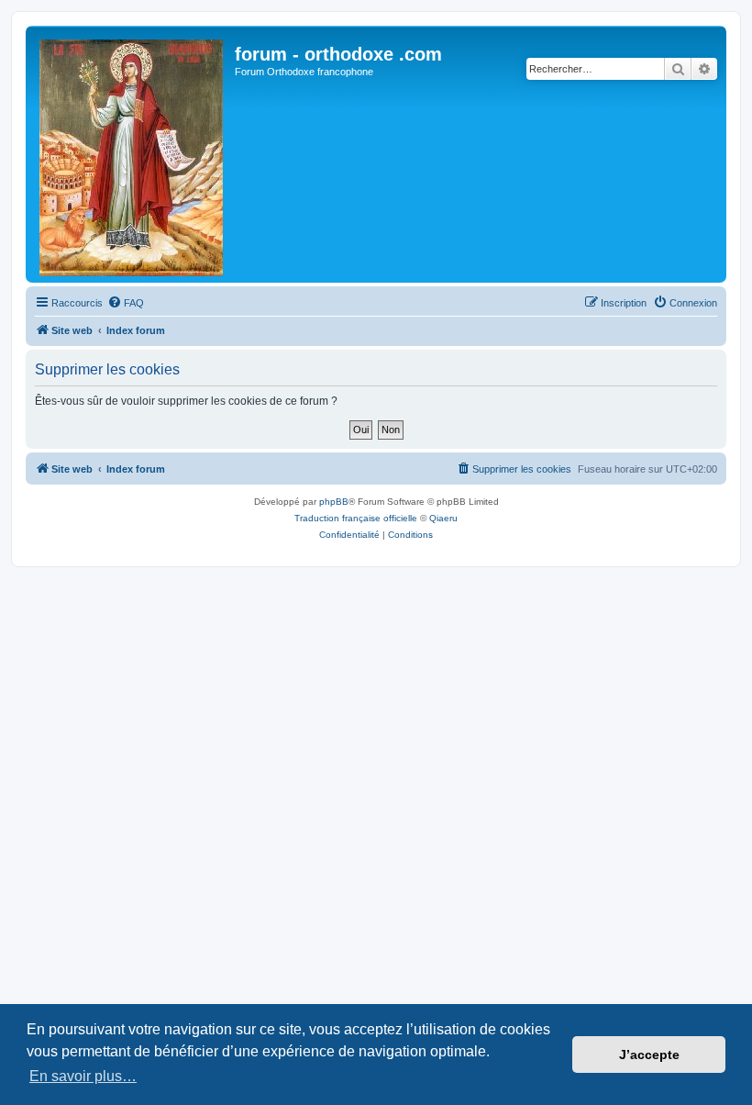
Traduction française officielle (355, 518)
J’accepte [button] (649, 1054)
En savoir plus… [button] (83, 1076)
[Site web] (132, 154)
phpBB (333, 502)
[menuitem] (125, 303)
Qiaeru (443, 518)
